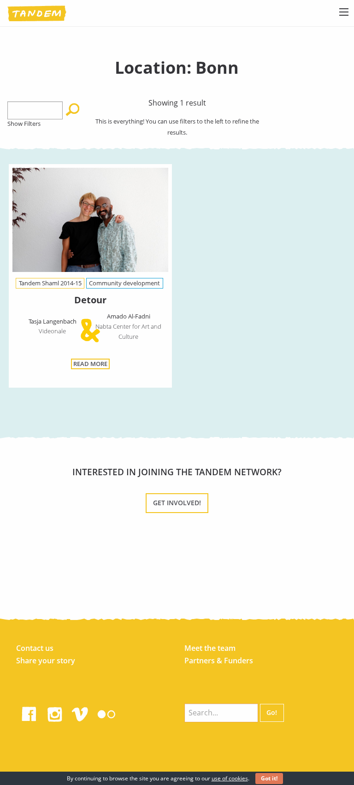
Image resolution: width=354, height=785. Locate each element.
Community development (124, 283)
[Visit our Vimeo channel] (81, 712)
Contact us (34, 648)
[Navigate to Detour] (90, 221)
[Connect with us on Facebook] (29, 712)
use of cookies (230, 778)
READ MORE (90, 364)
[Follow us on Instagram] (55, 712)
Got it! (269, 778)
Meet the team (210, 648)
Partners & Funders (218, 660)
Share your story (45, 660)
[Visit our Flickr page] (106, 712)
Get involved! (177, 502)
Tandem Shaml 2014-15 (50, 283)
